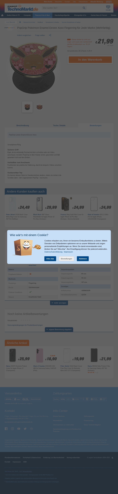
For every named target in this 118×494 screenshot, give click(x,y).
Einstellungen (66, 259)
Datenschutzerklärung (53, 252)
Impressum (68, 252)
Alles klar (50, 259)
